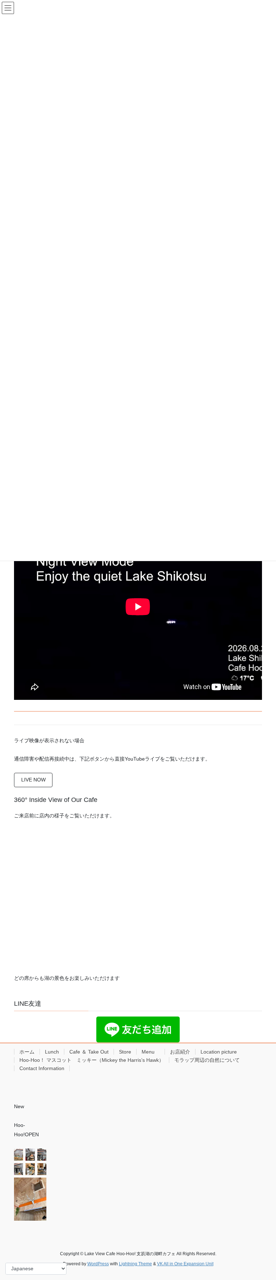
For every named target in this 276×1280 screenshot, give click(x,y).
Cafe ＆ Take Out (89, 1052)
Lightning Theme (135, 1263)
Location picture (219, 1052)
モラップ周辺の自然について (207, 1060)
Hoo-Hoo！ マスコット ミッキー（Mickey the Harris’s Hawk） (91, 1060)
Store (125, 1052)
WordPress (98, 1263)
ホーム (26, 1052)
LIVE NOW (33, 780)
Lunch (52, 1052)
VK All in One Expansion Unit (185, 1263)
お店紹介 (180, 1052)
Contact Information (41, 1068)
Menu (151, 1052)
